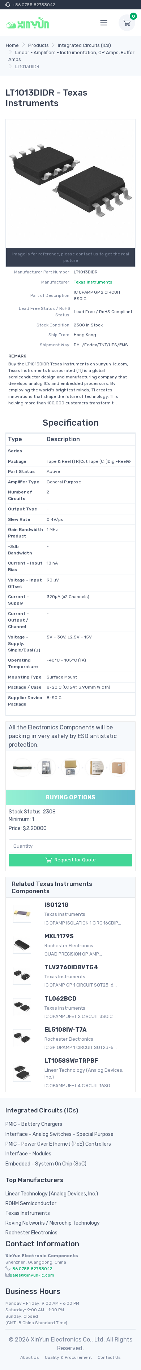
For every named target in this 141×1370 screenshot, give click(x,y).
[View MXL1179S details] (23, 945)
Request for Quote (75, 859)
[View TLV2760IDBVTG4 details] (23, 976)
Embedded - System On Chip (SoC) (45, 1164)
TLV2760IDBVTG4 (71, 967)
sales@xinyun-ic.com (32, 1275)
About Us (29, 1357)
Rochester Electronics (31, 1233)
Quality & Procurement (68, 1357)
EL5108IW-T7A (65, 1029)
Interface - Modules (28, 1154)
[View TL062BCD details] (23, 1007)
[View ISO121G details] (23, 914)
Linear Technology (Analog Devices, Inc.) (51, 1194)
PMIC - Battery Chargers (33, 1124)
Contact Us (109, 1357)
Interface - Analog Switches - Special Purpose (59, 1134)
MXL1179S (59, 936)
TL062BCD (60, 998)
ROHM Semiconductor (30, 1203)
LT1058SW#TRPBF (71, 1060)
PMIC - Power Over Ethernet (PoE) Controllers (58, 1144)
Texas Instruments (93, 282)
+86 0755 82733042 (34, 4)
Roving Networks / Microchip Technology (52, 1223)
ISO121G (56, 904)
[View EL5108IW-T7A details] (23, 1038)
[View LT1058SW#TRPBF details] (23, 1073)
